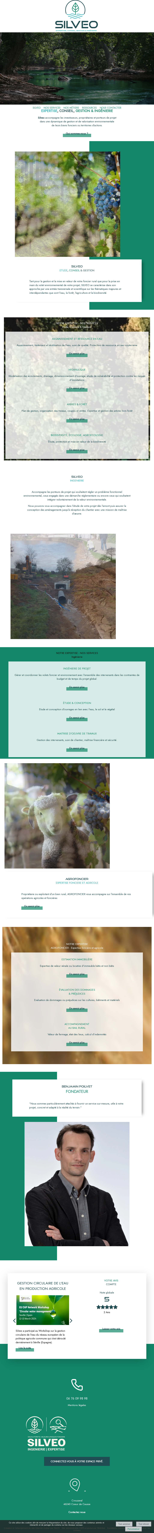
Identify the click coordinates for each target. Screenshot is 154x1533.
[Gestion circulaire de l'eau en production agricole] (43, 1310)
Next (131, 1305)
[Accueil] (76, 15)
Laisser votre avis (111, 1329)
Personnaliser (133, 1529)
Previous (82, 1305)
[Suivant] (71, 1320)
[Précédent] (14, 1320)
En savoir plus (77, 353)
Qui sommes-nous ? (77, 133)
